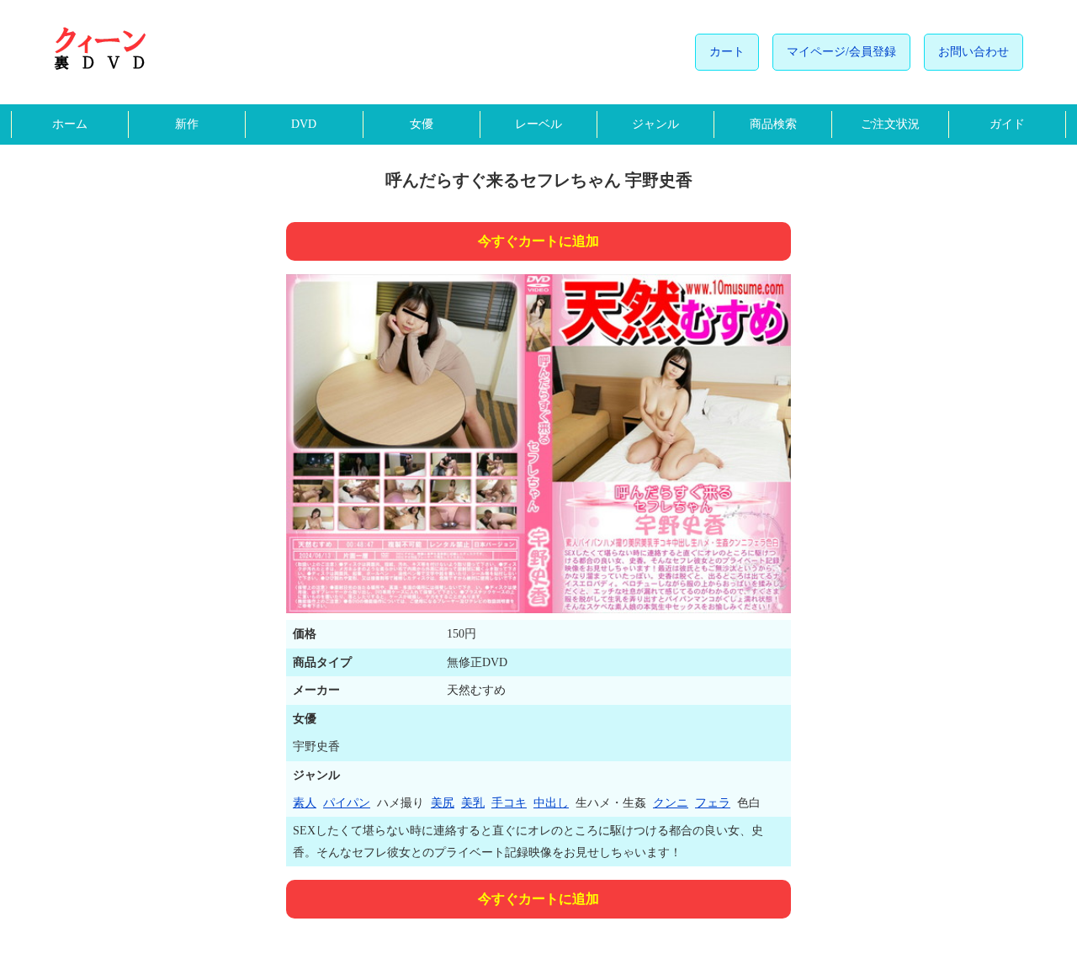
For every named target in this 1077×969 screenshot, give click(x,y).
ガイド (1007, 124)
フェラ (712, 803)
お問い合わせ (973, 51)
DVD (303, 124)
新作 (187, 124)
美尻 (442, 803)
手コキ (509, 803)
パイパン (346, 803)
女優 (421, 124)
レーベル (538, 124)
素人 (304, 803)
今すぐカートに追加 (538, 241)
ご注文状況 (890, 124)
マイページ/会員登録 (841, 51)
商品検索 (773, 124)
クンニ (670, 803)
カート (727, 51)
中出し (551, 803)
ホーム (70, 124)
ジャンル (655, 124)
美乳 (473, 803)
